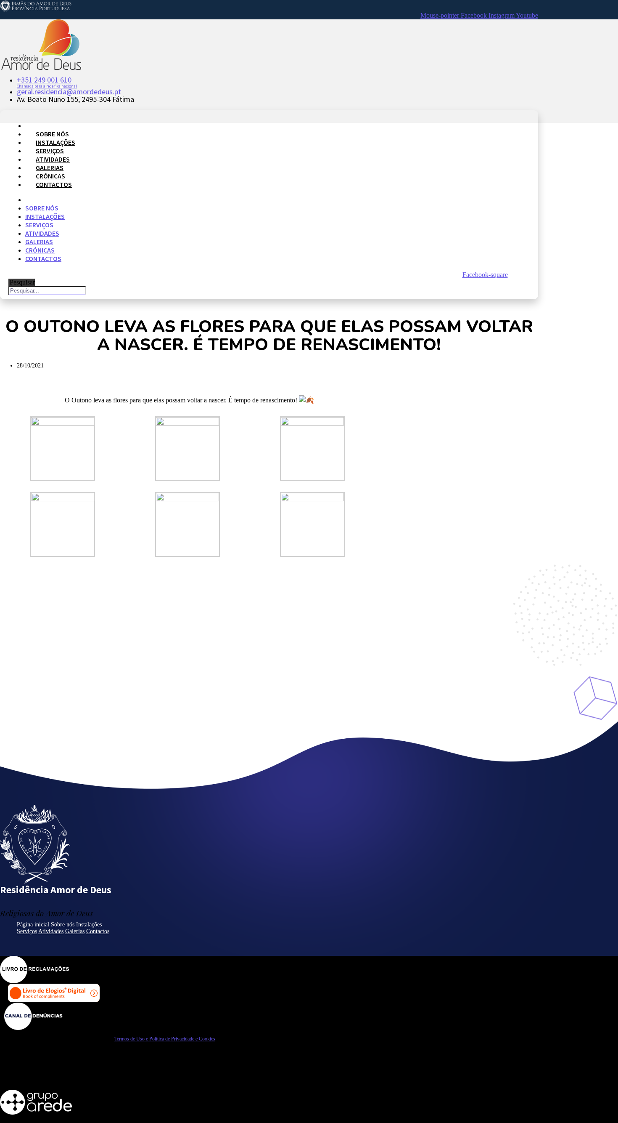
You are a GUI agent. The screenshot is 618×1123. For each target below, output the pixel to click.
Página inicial (33, 924)
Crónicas (50, 176)
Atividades (53, 159)
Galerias (49, 167)
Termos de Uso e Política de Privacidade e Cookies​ (164, 1039)
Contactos (54, 184)
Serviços (50, 150)
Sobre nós (62, 924)
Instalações (55, 142)
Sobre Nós (52, 134)
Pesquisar (22, 282)
